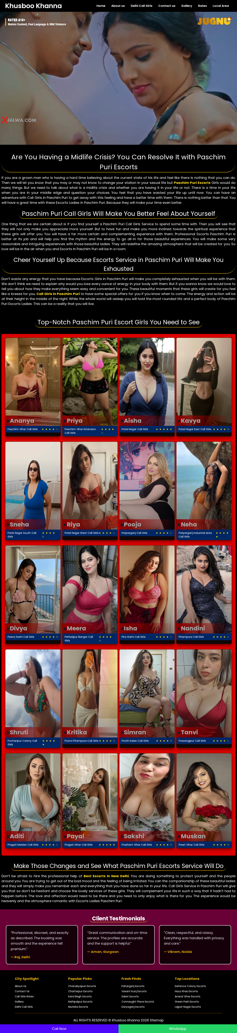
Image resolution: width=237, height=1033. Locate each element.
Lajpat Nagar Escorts (188, 1007)
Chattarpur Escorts (80, 991)
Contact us (166, 6)
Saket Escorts (130, 996)
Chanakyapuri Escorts (82, 986)
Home (100, 6)
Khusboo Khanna (33, 6)
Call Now (59, 1028)
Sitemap (157, 1020)
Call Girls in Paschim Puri (58, 293)
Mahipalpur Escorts (80, 1001)
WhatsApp (177, 1028)
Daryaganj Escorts (133, 1007)
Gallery (186, 6)
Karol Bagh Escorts (80, 996)
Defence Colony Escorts (190, 986)
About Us (20, 986)
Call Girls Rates (24, 996)
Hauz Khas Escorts (186, 991)
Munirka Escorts (78, 1007)
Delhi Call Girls (141, 6)
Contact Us (22, 991)
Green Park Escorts (187, 1001)
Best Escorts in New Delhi (106, 876)
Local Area (221, 6)
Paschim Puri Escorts (192, 182)
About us (118, 6)
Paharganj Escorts (132, 986)
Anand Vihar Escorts (187, 996)
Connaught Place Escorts (137, 1001)
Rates (202, 6)
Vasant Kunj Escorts (134, 991)
